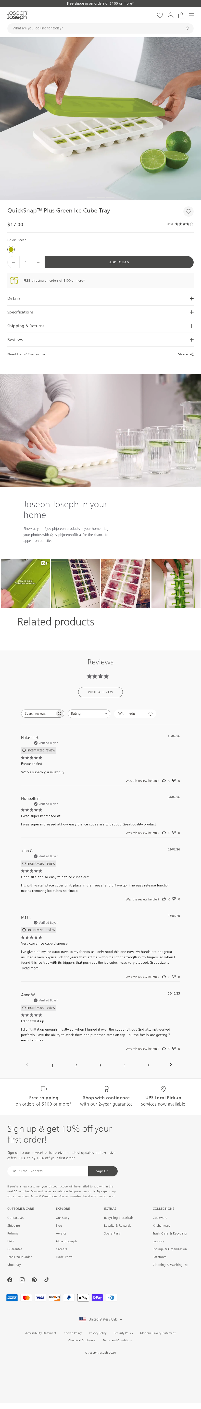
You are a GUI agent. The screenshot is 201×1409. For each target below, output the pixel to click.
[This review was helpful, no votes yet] (164, 781)
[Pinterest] (34, 1279)
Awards (61, 1233)
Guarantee (15, 1249)
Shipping (13, 1225)
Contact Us (15, 1218)
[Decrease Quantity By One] (13, 262)
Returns (12, 1233)
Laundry (158, 1241)
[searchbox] (38, 713)
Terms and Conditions (118, 1340)
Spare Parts (112, 1233)
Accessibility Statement (40, 1333)
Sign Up (102, 1171)
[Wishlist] (160, 15)
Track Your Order (19, 1257)
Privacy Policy (97, 1333)
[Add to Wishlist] (188, 211)
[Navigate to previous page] (28, 1064)
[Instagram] (22, 1279)
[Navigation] (191, 15)
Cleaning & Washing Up (170, 1265)
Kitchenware (162, 1225)
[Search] (188, 28)
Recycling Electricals (118, 1218)
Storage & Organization (170, 1249)
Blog (59, 1225)
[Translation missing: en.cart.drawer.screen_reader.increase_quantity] (38, 262)
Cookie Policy (73, 1333)
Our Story (63, 1218)
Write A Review (100, 692)
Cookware (160, 1218)
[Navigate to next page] (172, 1064)
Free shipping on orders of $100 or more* (100, 3)
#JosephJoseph (66, 1241)
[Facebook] (9, 1279)
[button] (100, 118)
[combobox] (89, 714)
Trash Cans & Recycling (170, 1233)
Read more (30, 968)
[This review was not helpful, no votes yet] (174, 781)
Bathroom (160, 1257)
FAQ (10, 1241)
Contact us (37, 354)
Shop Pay (14, 1265)
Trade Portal (65, 1257)
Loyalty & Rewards (117, 1225)
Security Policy (123, 1333)
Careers (61, 1249)
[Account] (171, 15)
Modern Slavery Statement (158, 1333)
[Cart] (181, 15)
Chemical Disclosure (82, 1340)
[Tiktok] (46, 1279)
